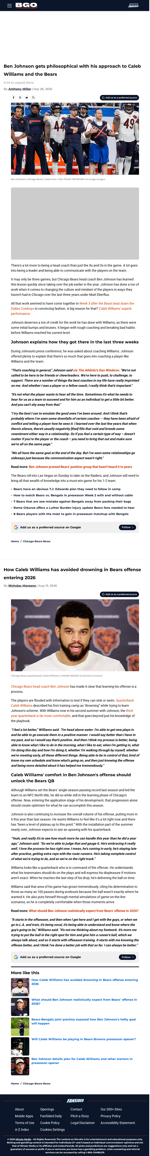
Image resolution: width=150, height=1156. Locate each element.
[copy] (33, 97)
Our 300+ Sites (111, 1109)
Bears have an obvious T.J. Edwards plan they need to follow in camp (67, 489)
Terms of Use (24, 1123)
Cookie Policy (50, 1123)
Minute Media (23, 1139)
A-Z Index (22, 1129)
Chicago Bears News (36, 541)
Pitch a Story (80, 1116)
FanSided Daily (51, 1116)
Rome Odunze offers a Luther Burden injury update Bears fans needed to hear (74, 507)
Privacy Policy (111, 1116)
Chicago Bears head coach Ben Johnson (40, 686)
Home (15, 541)
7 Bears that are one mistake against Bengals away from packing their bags (72, 501)
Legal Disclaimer (83, 1123)
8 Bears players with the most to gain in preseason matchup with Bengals (71, 514)
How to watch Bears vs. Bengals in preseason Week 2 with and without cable (73, 495)
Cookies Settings (52, 1129)
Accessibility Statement (118, 1123)
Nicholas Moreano (22, 585)
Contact (76, 1109)
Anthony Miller (19, 89)
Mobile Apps (24, 1116)
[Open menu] (9, 5)
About (19, 1109)
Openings (47, 1109)
